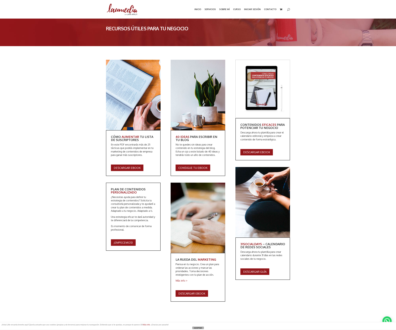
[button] (387, 321)
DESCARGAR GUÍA (255, 271)
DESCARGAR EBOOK (127, 167)
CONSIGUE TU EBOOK (192, 167)
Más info (146, 325)
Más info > (181, 280)
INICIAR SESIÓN (252, 9)
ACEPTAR (198, 328)
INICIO (197, 9)
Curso (237, 9)
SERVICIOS (210, 9)
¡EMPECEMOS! (123, 242)
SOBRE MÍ (224, 9)
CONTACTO (270, 9)
